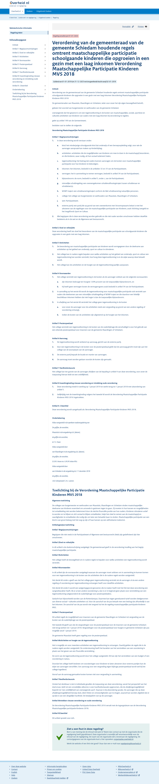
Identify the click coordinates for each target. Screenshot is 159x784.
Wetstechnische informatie (21, 28)
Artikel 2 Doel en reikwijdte (23, 52)
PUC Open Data (88, 772)
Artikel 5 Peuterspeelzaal (22, 64)
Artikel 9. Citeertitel (20, 85)
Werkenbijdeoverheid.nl (127, 775)
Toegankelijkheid (54, 772)
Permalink (126, 26)
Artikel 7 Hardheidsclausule (23, 72)
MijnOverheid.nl (124, 766)
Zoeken (29, 11)
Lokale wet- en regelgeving (27, 18)
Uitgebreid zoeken (45, 18)
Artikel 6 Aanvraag (19, 68)
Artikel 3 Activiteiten (20, 56)
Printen (141, 26)
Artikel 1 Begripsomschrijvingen (25, 49)
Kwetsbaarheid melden (56, 778)
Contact (14, 769)
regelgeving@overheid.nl (131, 743)
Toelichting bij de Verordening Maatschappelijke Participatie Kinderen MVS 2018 (28, 96)
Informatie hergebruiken (57, 766)
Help (13, 775)
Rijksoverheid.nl (124, 769)
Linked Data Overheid (91, 769)
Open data (86, 766)
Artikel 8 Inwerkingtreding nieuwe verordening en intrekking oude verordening (26, 79)
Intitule (15, 45)
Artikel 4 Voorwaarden (21, 60)
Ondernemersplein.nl (126, 772)
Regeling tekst (16, 33)
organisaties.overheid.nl (123, 739)
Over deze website (18, 766)
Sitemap (50, 775)
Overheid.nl (16, 12)
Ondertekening (18, 89)
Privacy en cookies (54, 769)
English (14, 772)
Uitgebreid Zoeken (43, 11)
